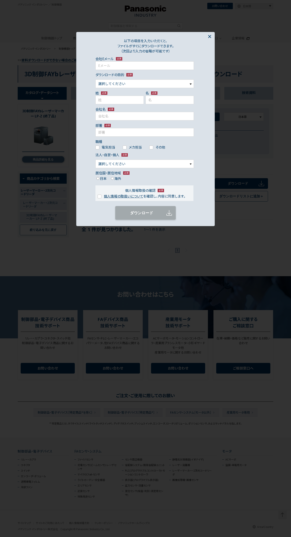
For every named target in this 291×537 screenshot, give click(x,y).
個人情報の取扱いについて (123, 196)
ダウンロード (141, 213)
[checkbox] (144, 147)
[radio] (101, 178)
